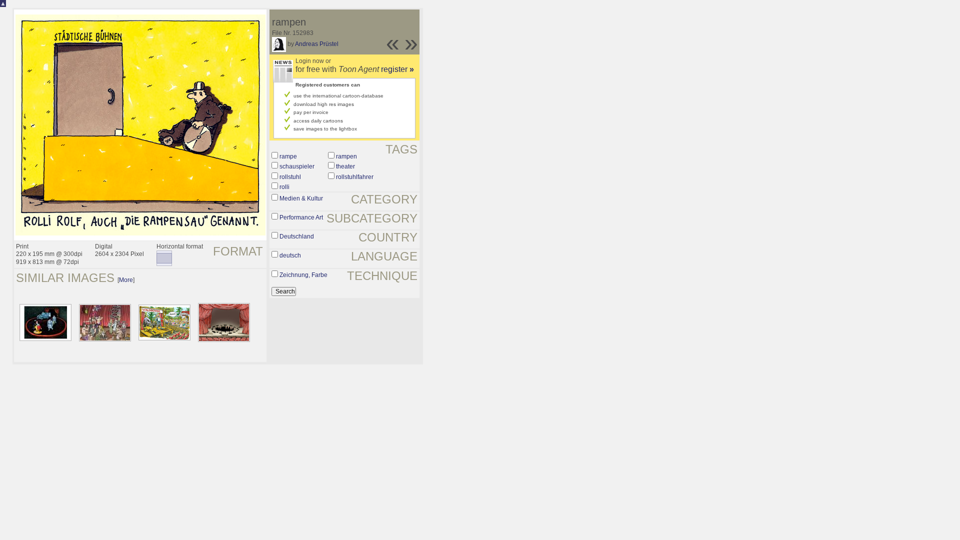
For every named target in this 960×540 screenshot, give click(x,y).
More (126, 280)
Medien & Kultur (301, 198)
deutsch (290, 255)
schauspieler (297, 166)
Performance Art (301, 217)
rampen (346, 156)
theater (345, 166)
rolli (285, 187)
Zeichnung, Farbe (304, 275)
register (397, 69)
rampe (288, 156)
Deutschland (297, 236)
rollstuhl (290, 177)
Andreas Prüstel (316, 44)
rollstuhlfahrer (355, 177)
